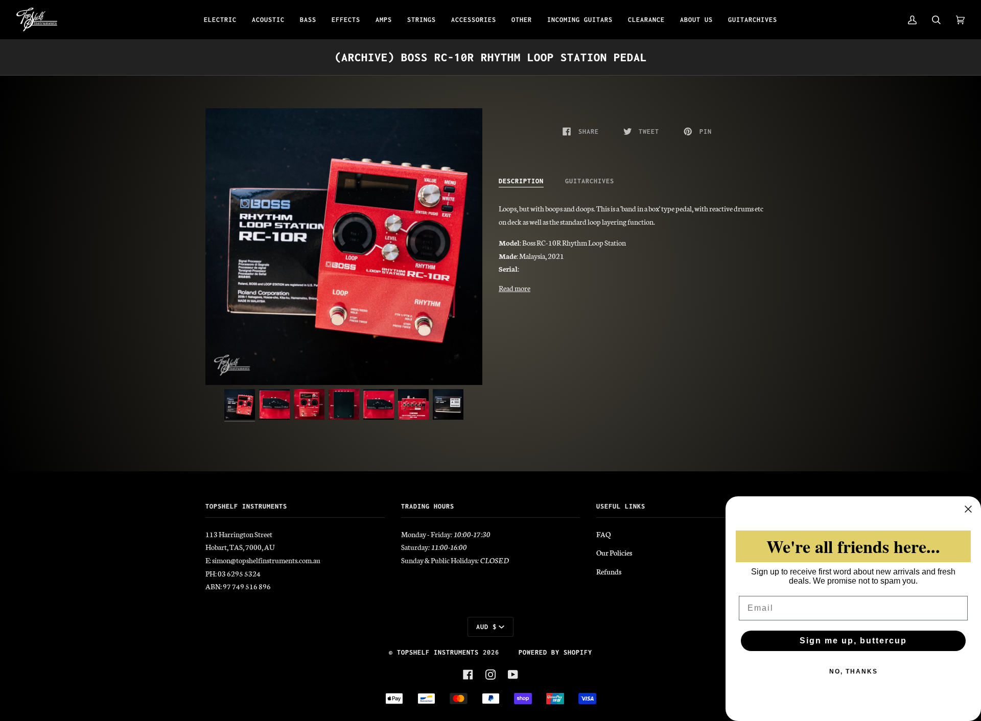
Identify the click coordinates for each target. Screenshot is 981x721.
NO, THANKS (853, 671)
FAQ (603, 534)
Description (521, 181)
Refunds (608, 571)
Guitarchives (589, 181)
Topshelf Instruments (438, 652)
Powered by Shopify (555, 652)
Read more (514, 288)
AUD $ (486, 627)
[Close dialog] (968, 509)
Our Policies (614, 552)
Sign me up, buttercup (853, 640)
